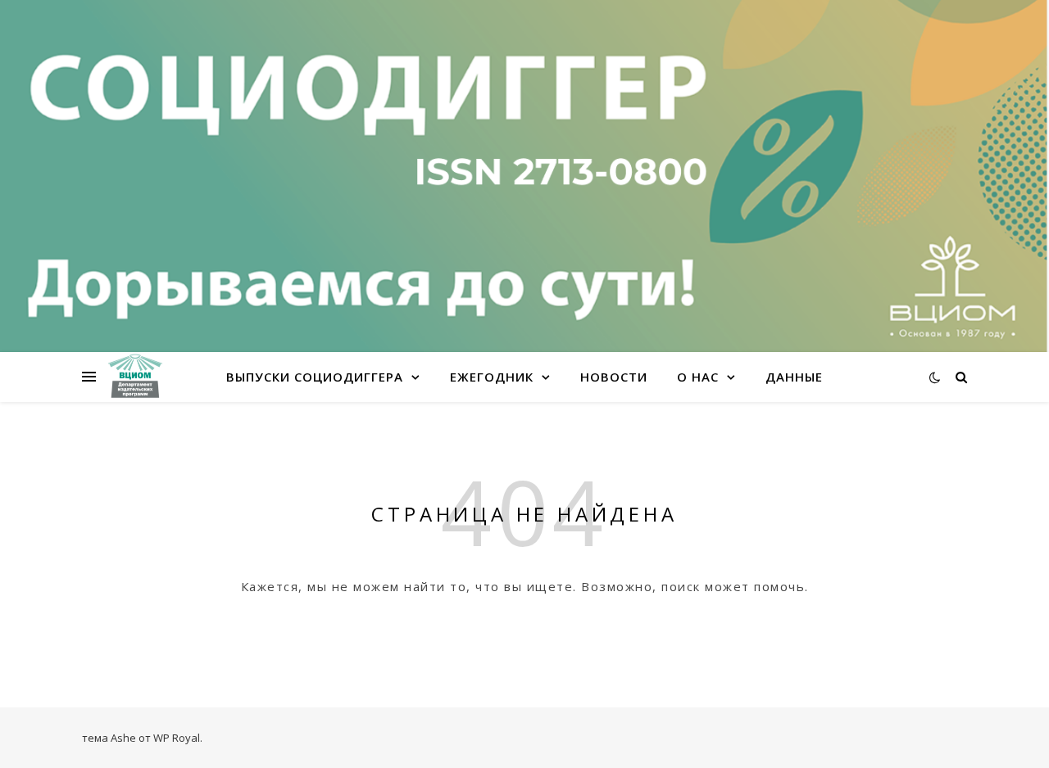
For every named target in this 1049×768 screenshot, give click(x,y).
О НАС (698, 376)
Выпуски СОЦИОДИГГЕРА (314, 376)
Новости (613, 376)
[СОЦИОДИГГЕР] (135, 376)
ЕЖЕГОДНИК (492, 376)
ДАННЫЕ (794, 376)
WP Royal (176, 737)
